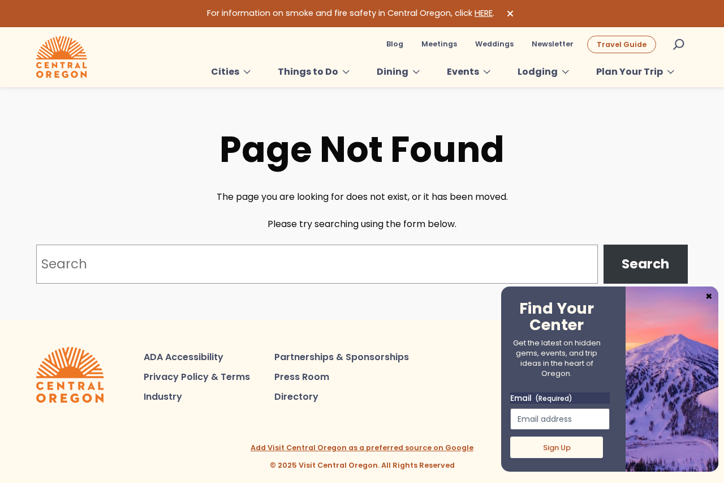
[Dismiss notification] (510, 13)
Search (645, 264)
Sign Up (557, 447)
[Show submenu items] (247, 72)
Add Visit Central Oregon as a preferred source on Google (362, 447)
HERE (484, 13)
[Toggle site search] (679, 44)
